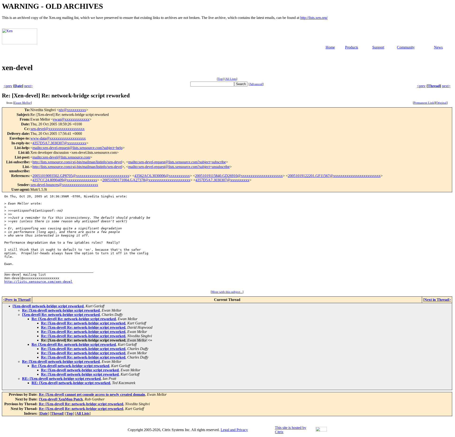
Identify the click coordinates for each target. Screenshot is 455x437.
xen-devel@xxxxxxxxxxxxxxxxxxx (57, 129)
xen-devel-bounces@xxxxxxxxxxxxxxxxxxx (64, 185)
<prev (8, 86)
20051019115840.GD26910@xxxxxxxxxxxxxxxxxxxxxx (239, 176)
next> (28, 86)
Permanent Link (424, 103)
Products (351, 47)
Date (18, 86)
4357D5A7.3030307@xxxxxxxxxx (59, 143)
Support (378, 47)
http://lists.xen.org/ (314, 18)
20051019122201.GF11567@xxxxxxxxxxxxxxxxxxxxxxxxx (334, 176)
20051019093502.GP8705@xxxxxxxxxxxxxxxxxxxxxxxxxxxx (80, 176)
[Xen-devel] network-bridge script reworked (48, 306)
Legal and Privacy (234, 430)
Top (220, 79)
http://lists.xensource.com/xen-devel (38, 281)
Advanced (256, 84)
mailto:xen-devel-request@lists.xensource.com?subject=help (77, 148)
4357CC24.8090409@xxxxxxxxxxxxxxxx (64, 180)
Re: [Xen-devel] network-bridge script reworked (61, 310)
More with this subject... (227, 292)
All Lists (230, 79)
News (438, 47)
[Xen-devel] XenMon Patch (61, 399)
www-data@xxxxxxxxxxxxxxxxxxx (58, 138)
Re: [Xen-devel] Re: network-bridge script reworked (74, 319)
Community (406, 47)
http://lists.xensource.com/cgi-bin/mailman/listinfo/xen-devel (77, 162)
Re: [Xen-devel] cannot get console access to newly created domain (92, 394)
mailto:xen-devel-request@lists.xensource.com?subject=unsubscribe (179, 167)
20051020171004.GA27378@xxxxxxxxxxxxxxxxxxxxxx (146, 180)
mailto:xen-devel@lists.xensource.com (61, 157)
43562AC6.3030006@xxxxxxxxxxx (162, 176)
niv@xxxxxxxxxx (72, 110)
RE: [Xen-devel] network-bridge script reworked (61, 379)
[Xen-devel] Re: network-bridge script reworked (61, 315)
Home (330, 47)
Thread (434, 86)
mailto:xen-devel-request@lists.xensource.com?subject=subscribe (177, 162)
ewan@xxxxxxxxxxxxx (71, 119)
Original (441, 103)
